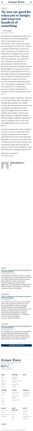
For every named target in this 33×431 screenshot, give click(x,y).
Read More (18, 288)
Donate (3, 424)
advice (4, 268)
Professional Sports (15, 397)
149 (13, 412)
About (25, 408)
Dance (2, 398)
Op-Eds (24, 396)
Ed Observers (26, 394)
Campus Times (17, 2)
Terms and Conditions (19, 430)
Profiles (14, 386)
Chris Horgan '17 (17, 163)
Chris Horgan (7, 31)
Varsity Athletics (16, 400)
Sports (14, 390)
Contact (25, 412)
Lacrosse (4, 324)
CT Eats (3, 394)
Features (15, 374)
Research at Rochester (15, 378)
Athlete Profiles (15, 392)
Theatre (3, 404)
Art (2, 396)
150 (13, 414)
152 (13, 418)
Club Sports (15, 394)
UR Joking (3, 416)
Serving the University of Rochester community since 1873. (11, 363)
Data (24, 374)
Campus (3, 377)
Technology (15, 382)
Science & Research (3, 384)
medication (5, 294)
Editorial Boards (27, 392)
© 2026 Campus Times (6, 430)
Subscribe (25, 418)
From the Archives (16, 380)
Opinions (26, 390)
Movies (3, 400)
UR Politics (4, 381)
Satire (2, 412)
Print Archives (15, 409)
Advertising (25, 414)
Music (2, 402)
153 (13, 420)
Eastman (3, 392)
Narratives (3, 410)
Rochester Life (15, 384)
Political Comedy (5, 414)
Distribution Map (27, 416)
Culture (4, 390)
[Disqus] (16, 194)
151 (13, 416)
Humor (4, 8)
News (3, 374)
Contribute (25, 410)
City (2, 379)
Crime (2, 386)
